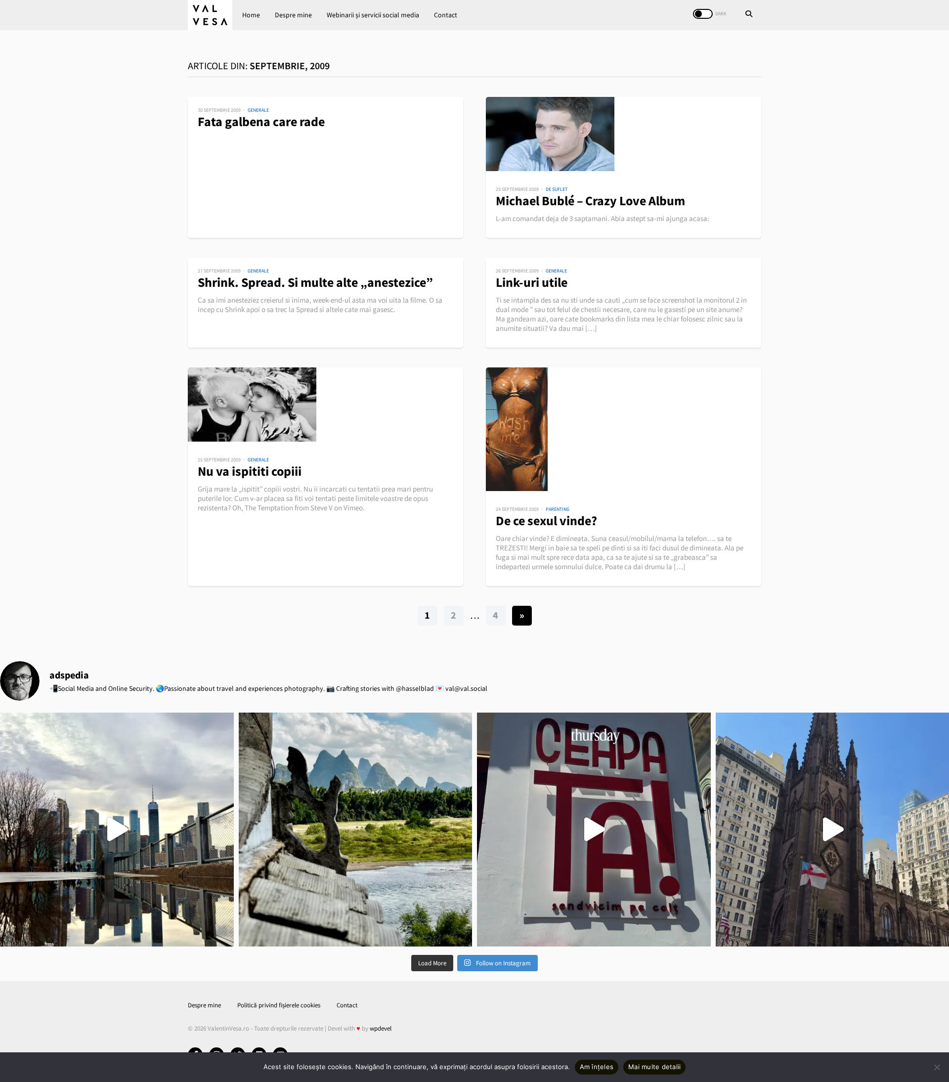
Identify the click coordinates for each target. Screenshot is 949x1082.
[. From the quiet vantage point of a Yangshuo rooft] (356, 830)
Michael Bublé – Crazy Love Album (590, 200)
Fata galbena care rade (261, 121)
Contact (445, 14)
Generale (258, 110)
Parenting (557, 509)
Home (251, 14)
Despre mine (293, 14)
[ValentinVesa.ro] (210, 15)
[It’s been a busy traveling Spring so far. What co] (117, 830)
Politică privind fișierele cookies (278, 1005)
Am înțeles (597, 1067)
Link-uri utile (531, 282)
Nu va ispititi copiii (250, 471)
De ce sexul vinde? (546, 520)
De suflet (556, 189)
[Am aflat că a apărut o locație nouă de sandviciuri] (594, 830)
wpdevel (380, 1028)
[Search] (748, 14)
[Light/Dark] (703, 14)
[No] (937, 1067)
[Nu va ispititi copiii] (325, 404)
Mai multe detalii (654, 1067)
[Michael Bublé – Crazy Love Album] (623, 134)
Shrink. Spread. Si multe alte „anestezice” (315, 282)
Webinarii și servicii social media (373, 14)
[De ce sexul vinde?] (623, 429)
